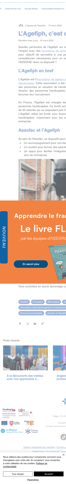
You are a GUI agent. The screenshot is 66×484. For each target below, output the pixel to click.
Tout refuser (18, 473)
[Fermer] (61, 456)
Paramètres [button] (33, 479)
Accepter (49, 473)
